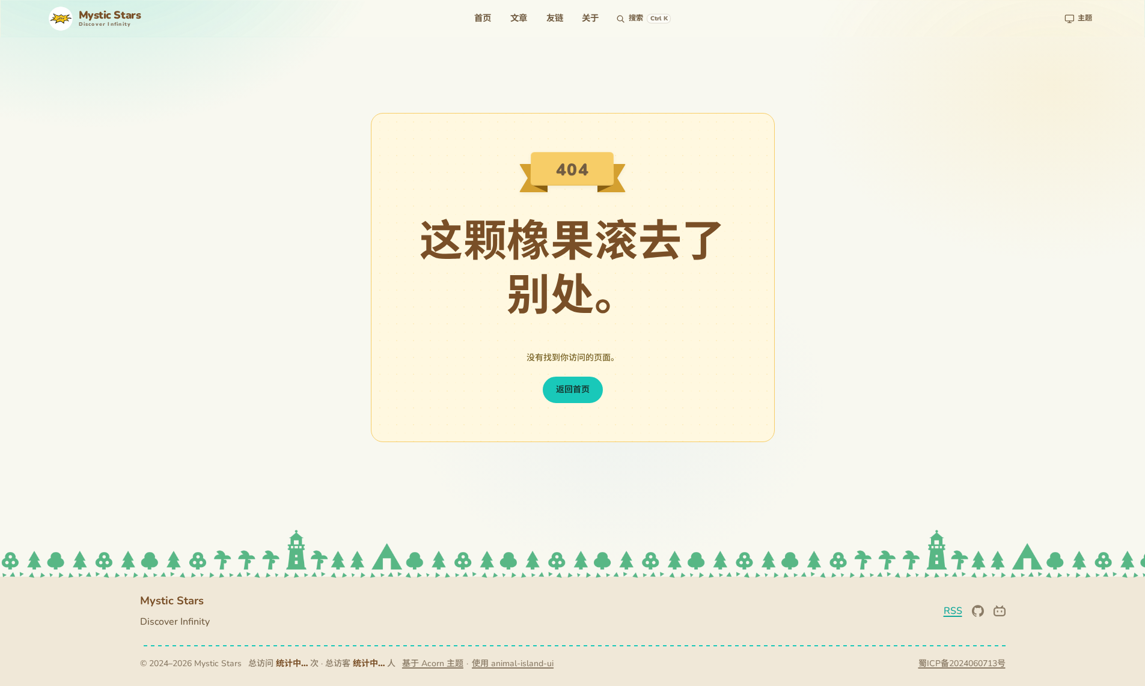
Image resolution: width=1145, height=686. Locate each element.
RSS (953, 611)
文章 (518, 18)
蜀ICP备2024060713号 (962, 663)
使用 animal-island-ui (513, 663)
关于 (590, 18)
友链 (554, 18)
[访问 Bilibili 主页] (1000, 611)
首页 (482, 18)
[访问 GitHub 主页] (978, 611)
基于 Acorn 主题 (432, 663)
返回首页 (573, 389)
